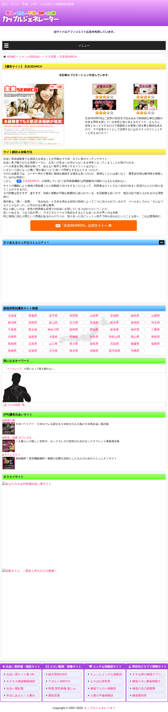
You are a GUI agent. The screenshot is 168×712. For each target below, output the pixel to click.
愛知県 (94, 329)
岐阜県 (114, 329)
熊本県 (73, 350)
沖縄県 (135, 350)
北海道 (12, 315)
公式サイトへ (84, 225)
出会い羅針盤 (15, 688)
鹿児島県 (114, 350)
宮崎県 (94, 350)
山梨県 (155, 315)
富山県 (53, 322)
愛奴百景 (54, 695)
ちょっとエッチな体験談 (106, 674)
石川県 (73, 322)
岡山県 (135, 336)
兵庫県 (12, 336)
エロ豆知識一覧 (16, 404)
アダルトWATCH (59, 681)
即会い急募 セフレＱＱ (17, 437)
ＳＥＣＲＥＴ (12, 454)
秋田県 (73, 315)
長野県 (32, 322)
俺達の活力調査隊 (143, 688)
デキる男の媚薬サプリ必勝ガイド (149, 674)
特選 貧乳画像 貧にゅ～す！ (65, 688)
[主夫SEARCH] (33, 115)
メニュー (84, 45)
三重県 (155, 329)
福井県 (135, 329)
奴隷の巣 (9, 420)
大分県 (53, 350)
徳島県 (94, 343)
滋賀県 (32, 336)
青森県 (32, 315)
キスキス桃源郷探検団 (20, 681)
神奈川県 (53, 329)
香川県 (73, 343)
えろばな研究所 (100, 681)
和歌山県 (114, 336)
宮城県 (114, 315)
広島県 (32, 343)
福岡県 (155, 343)
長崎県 (12, 350)
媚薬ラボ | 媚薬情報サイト (149, 681)
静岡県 (73, 329)
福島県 (135, 315)
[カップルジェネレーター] (30, 16)
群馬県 (135, 322)
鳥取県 (155, 336)
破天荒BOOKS (57, 674)
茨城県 (94, 322)
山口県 (53, 343)
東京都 (32, 329)
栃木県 (114, 322)
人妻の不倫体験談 (101, 695)
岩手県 (53, 315)
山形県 (94, 315)
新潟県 (12, 322)
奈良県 (94, 336)
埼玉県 (155, 322)
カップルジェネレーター (99, 708)
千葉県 (12, 329)
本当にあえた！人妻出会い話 (23, 695)
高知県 (114, 343)
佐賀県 (32, 350)
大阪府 (53, 336)
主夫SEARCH (31, 181)
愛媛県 (135, 343)
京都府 (73, 336)
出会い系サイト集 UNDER (23, 674)
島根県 (12, 343)
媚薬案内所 (139, 695)
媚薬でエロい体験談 (103, 688)
